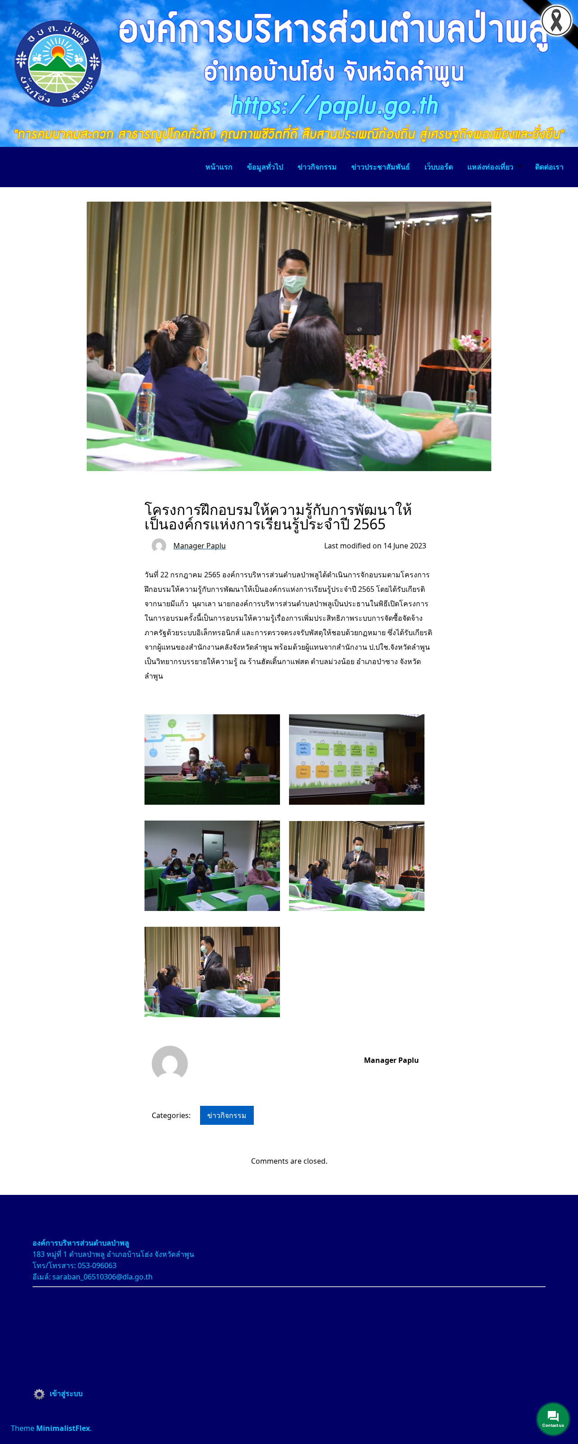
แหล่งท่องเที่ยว (490, 167)
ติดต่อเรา (549, 167)
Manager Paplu (391, 1060)
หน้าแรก (219, 167)
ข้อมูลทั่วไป (265, 167)
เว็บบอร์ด (438, 167)
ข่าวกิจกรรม (317, 167)
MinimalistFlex (63, 1428)
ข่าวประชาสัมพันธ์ (380, 167)
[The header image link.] (289, 144)
